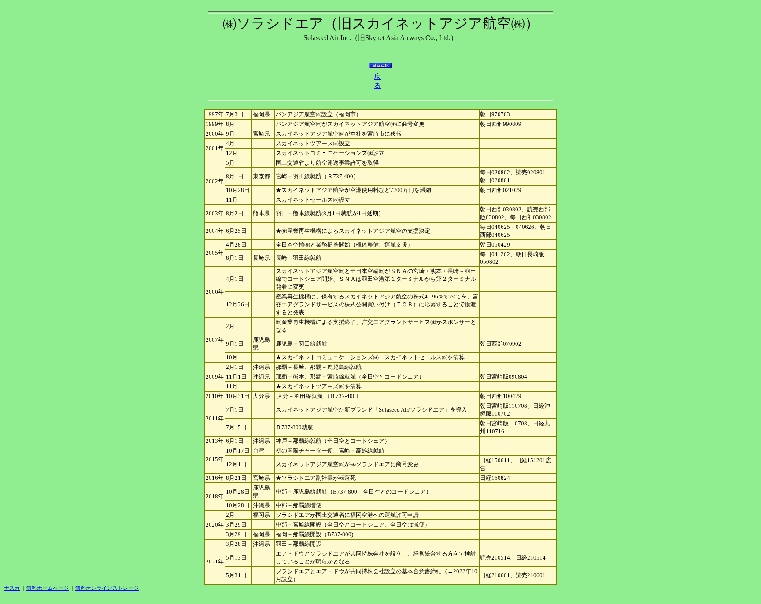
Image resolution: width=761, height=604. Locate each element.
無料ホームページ (47, 588)
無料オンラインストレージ (107, 588)
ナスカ (12, 588)
